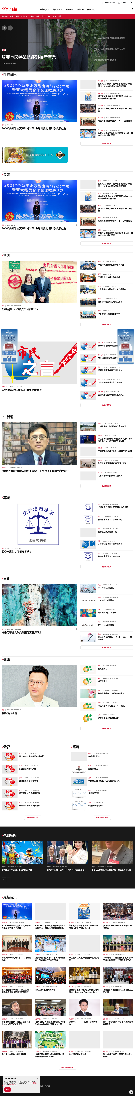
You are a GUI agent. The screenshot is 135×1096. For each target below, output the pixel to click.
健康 (48, 16)
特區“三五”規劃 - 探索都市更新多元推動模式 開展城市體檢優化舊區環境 (115, 85)
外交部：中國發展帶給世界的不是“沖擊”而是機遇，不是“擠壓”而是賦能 (115, 440)
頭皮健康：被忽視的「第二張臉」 (112, 706)
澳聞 (17, 16)
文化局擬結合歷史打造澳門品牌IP (112, 289)
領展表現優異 (94, 793)
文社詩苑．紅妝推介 (106, 588)
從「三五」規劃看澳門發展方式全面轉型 (33, 55)
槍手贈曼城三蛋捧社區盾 (29, 793)
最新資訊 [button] (44, 9)
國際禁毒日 (102, 681)
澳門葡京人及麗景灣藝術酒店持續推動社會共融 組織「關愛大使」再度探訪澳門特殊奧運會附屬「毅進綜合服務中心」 (50, 1025)
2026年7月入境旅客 (77, 1054)
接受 (7, 1089)
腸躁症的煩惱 (9, 713)
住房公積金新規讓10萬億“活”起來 (112, 463)
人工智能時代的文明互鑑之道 (110, 544)
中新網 (32, 16)
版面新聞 (69, 9)
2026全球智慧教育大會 (45, 990)
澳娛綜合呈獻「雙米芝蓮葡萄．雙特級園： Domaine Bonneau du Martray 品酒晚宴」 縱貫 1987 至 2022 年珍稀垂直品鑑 (84, 993)
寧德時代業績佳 (95, 756)
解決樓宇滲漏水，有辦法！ (109, 556)
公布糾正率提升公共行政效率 (110, 382)
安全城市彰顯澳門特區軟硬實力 (111, 395)
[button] (37, 1078)
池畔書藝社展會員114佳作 (109, 314)
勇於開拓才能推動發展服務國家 (111, 345)
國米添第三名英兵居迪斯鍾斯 (31, 756)
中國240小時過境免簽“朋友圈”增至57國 (115, 451)
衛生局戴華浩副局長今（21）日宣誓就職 (115, 121)
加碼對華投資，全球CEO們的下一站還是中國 (110, 870)
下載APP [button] (80, 9)
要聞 (11, 16)
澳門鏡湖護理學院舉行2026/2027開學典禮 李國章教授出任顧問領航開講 (16, 992)
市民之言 (24, 16)
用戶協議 (47, 1086)
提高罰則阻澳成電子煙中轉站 (110, 370)
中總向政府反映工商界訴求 (109, 277)
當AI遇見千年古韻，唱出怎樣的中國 (62, 870)
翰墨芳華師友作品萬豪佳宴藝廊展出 (22, 632)
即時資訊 (5, 16)
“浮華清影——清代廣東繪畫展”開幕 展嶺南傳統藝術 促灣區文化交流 (119, 959)
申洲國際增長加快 (95, 805)
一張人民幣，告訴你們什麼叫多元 (112, 426)
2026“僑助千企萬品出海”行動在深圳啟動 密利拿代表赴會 (34, 128)
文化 (43, 16)
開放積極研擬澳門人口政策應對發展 (22, 390)
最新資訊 (4, 922)
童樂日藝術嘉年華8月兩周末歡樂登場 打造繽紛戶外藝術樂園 (50, 959)
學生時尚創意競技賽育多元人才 (111, 265)
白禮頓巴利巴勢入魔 (27, 769)
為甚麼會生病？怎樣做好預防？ (111, 693)
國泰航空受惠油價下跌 (107, 532)
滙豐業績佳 (93, 769)
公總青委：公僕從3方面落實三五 (20, 309)
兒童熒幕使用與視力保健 (108, 718)
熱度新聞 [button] (56, 9)
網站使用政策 (13, 1085)
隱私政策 (40, 1086)
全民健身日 (102, 669)
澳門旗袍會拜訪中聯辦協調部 (14, 1054)
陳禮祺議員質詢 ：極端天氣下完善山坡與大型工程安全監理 (16, 1023)
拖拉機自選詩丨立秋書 (107, 612)
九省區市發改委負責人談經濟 (110, 475)
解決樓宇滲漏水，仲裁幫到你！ (111, 519)
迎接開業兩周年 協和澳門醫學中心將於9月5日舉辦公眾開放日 (115, 97)
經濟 (54, 16)
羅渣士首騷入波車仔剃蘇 (29, 805)
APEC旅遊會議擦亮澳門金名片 (111, 358)
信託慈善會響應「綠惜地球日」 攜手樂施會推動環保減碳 (49, 1055)
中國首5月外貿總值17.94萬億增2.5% (104, 781)
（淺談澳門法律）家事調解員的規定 (113, 507)
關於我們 (91, 9)
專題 (37, 16)
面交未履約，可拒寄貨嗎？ (17, 551)
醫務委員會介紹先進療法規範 (110, 302)
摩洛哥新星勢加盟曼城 (28, 781)
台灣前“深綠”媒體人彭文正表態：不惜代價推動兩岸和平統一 (35, 470)
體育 (59, 16)
